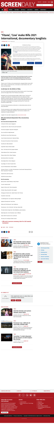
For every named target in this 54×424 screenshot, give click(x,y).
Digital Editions (47, 390)
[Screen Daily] (18, 6)
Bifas (7, 227)
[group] (43, 9)
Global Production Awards (43, 12)
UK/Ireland (11, 227)
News (2, 32)
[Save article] (32, 232)
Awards (4, 227)
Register (18, 300)
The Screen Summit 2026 (33, 12)
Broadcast (40, 402)
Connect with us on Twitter (23, 395)
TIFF (8, 12)
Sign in (18, 229)
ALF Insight (40, 404)
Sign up (40, 261)
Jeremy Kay (26, 326)
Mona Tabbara (22, 274)
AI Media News (41, 403)
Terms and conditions (8, 415)
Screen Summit (23, 402)
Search (52, 5)
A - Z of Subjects (33, 390)
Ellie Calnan (26, 260)
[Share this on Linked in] (6, 45)
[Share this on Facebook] (2, 45)
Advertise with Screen (5, 390)
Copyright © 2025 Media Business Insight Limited (33, 415)
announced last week (22, 114)
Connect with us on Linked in (27, 395)
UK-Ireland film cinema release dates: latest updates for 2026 (21, 242)
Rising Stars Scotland (17, 12)
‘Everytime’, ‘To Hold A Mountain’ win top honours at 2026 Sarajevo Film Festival (22, 338)
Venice (10, 12)
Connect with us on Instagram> (34, 395)
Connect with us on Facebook (19, 395)
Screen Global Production (43, 405)
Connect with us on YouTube (30, 395)
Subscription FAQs (46, 415)
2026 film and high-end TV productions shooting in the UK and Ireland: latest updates (22, 270)
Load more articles (17, 283)
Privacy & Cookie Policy (18, 415)
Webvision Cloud (29, 418)
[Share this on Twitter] (4, 45)
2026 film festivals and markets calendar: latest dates (22, 311)
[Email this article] (9, 45)
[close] (32, 229)
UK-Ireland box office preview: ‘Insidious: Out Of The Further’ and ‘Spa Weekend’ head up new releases (22, 256)
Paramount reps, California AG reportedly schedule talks (21, 323)
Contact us (19, 390)
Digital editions (24, 12)
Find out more (4, 412)
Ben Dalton (4, 41)
